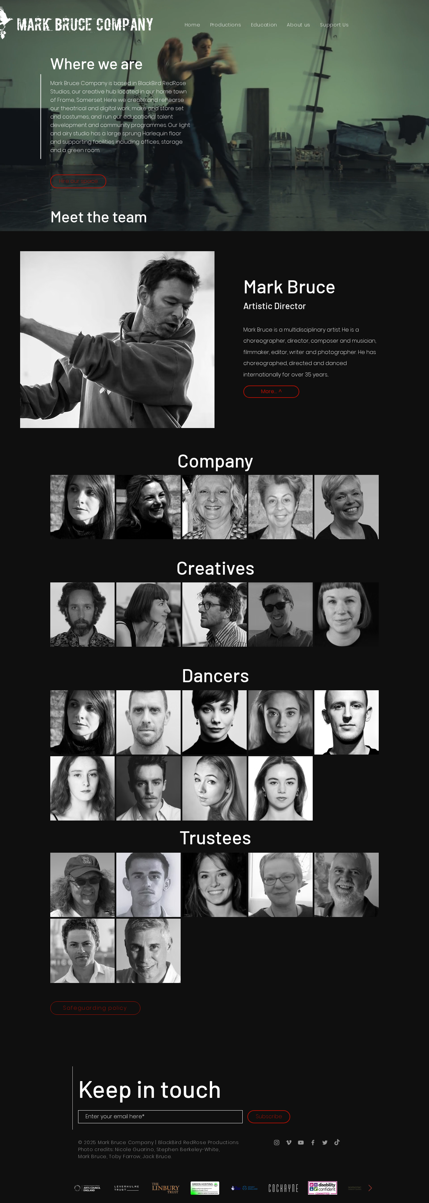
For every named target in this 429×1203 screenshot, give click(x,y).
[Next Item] (370, 1188)
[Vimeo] (288, 1142)
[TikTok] (337, 1142)
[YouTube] (300, 1142)
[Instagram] (276, 1142)
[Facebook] (312, 1142)
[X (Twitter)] (324, 1142)
